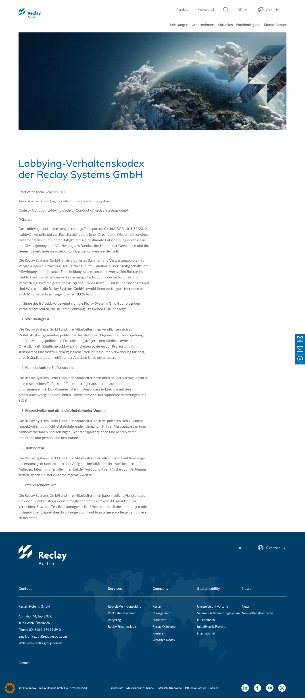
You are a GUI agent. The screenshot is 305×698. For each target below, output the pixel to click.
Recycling (114, 620)
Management (161, 613)
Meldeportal (205, 9)
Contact (24, 663)
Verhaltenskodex (163, 640)
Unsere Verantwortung (212, 606)
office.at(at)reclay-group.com (47, 636)
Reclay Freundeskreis (122, 626)
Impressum (117, 688)
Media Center (275, 24)
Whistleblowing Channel (139, 688)
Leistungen (179, 24)
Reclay (156, 606)
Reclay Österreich (164, 626)
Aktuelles (225, 24)
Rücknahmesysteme (121, 613)
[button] (10, 688)
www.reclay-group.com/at (45, 643)
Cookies (213, 688)
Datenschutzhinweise (169, 688)
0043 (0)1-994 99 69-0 (44, 630)
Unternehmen (203, 24)
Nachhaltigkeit (248, 24)
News (246, 606)
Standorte (159, 620)
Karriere (182, 9)
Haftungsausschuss (195, 688)
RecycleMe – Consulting (124, 606)
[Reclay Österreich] (43, 13)
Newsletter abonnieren (257, 613)
